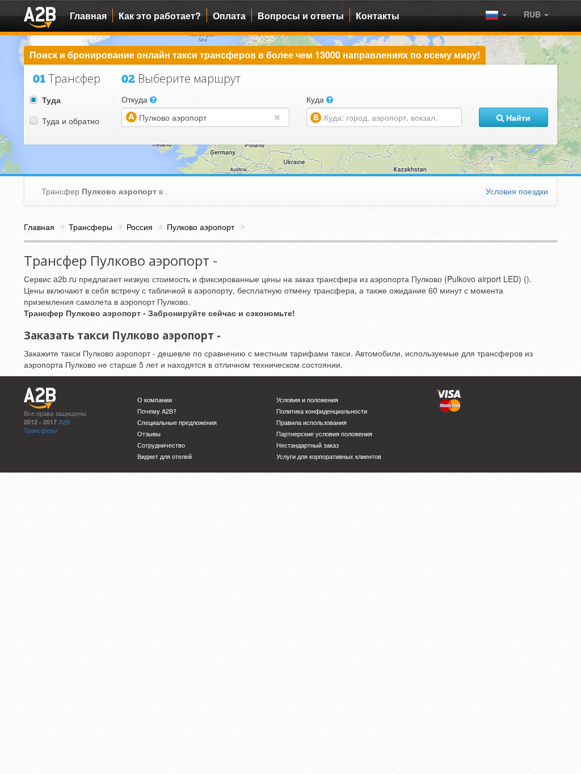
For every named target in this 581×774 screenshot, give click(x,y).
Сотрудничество (161, 445)
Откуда (135, 99)
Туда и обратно (70, 120)
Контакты (377, 16)
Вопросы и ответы (301, 16)
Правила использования (311, 422)
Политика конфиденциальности (321, 411)
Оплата (229, 16)
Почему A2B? (156, 411)
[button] (536, 14)
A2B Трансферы (47, 426)
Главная (88, 16)
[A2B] (39, 16)
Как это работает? (160, 16)
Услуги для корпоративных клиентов (328, 456)
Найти (517, 117)
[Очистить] (279, 116)
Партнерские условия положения (324, 433)
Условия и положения (307, 399)
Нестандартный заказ (307, 445)
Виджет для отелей (164, 456)
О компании (154, 399)
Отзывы (149, 433)
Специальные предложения (177, 422)
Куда (316, 99)
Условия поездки (517, 191)
